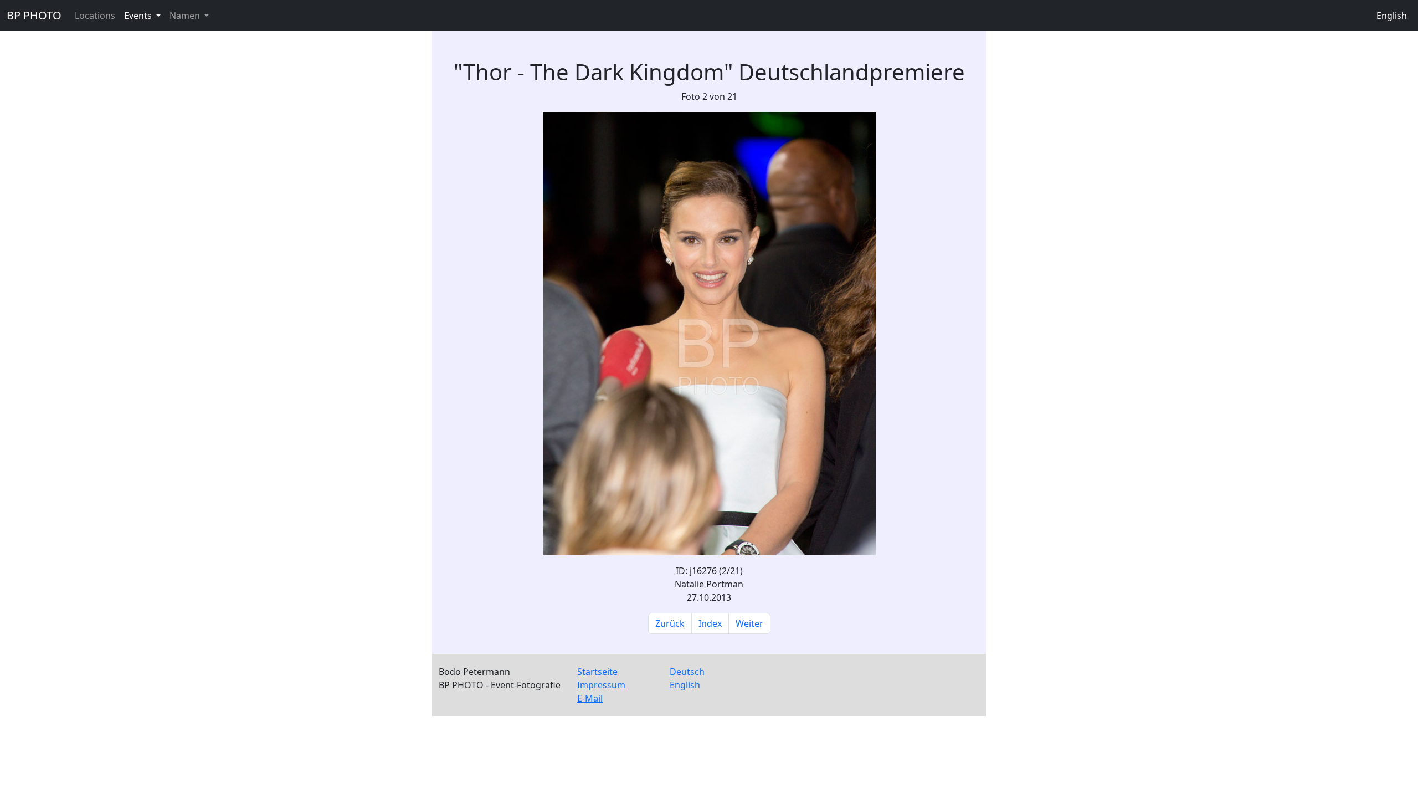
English (1391, 15)
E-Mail (590, 698)
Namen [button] (185, 15)
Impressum (601, 685)
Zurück (670, 623)
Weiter (749, 623)
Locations (95, 15)
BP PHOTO (34, 15)
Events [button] (139, 15)
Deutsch (687, 672)
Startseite (597, 672)
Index (710, 623)
